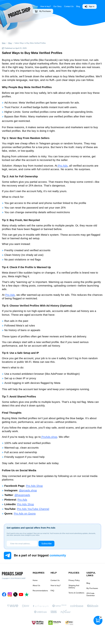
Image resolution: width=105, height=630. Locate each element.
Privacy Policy (74, 580)
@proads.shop (28, 490)
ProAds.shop (49, 436)
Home (35, 580)
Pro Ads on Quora (25, 513)
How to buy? (56, 585)
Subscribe (46, 543)
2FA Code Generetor (90, 594)
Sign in (91, 6)
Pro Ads (62, 165)
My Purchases (45, 11)
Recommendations (40, 591)
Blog (78, 6)
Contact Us (69, 6)
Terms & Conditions (76, 593)
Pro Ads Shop (34, 485)
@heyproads (22, 495)
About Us (36, 585)
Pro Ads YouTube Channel (33, 508)
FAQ (52, 591)
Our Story (57, 6)
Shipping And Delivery (74, 586)
